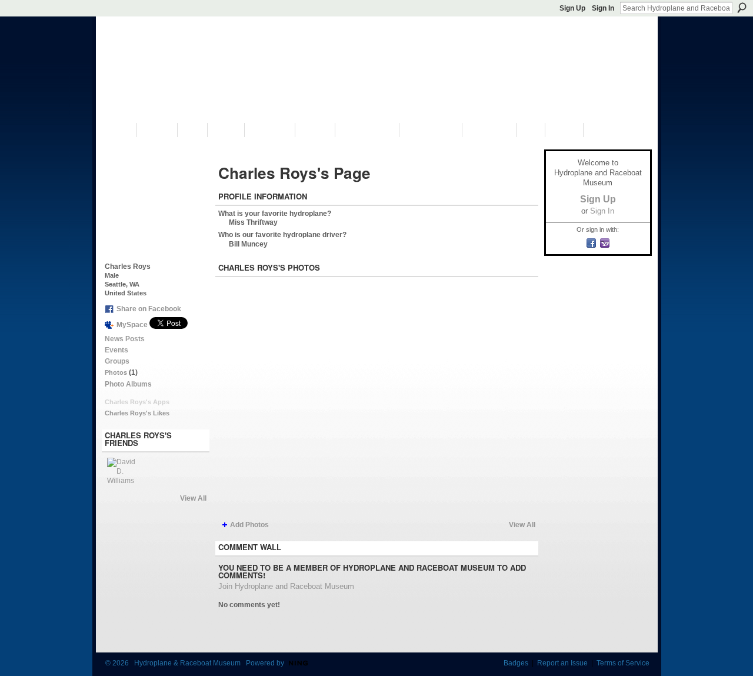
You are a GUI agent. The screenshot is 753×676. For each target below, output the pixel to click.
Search (742, 7)
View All (193, 498)
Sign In (603, 8)
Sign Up (572, 8)
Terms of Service (623, 663)
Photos (116, 372)
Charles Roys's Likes (137, 413)
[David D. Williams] (121, 472)
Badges (516, 663)
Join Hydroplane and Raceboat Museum (286, 586)
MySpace (132, 325)
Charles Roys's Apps (137, 401)
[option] (377, 397)
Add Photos (249, 525)
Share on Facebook (148, 309)
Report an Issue (562, 663)
